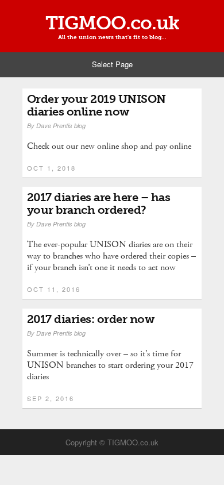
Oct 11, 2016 (53, 289)
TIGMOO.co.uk (112, 22)
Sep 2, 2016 (50, 398)
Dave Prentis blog (61, 125)
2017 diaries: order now (91, 319)
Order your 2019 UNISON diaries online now (96, 105)
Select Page (112, 64)
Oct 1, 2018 (51, 167)
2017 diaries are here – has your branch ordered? (99, 203)
